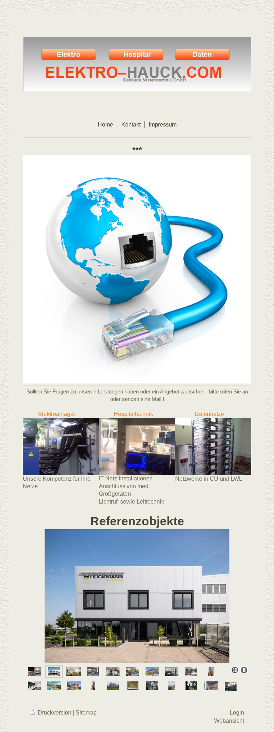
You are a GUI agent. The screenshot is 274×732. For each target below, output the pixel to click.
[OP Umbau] (152, 685)
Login (237, 713)
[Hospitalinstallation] (34, 671)
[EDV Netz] (132, 685)
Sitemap (86, 713)
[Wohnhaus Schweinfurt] (191, 685)
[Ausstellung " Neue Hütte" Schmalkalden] (211, 685)
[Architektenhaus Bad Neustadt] (152, 671)
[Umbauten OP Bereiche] (231, 686)
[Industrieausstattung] (137, 596)
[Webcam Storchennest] (171, 685)
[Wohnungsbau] (113, 685)
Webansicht (229, 721)
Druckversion (54, 713)
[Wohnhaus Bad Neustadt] (54, 685)
